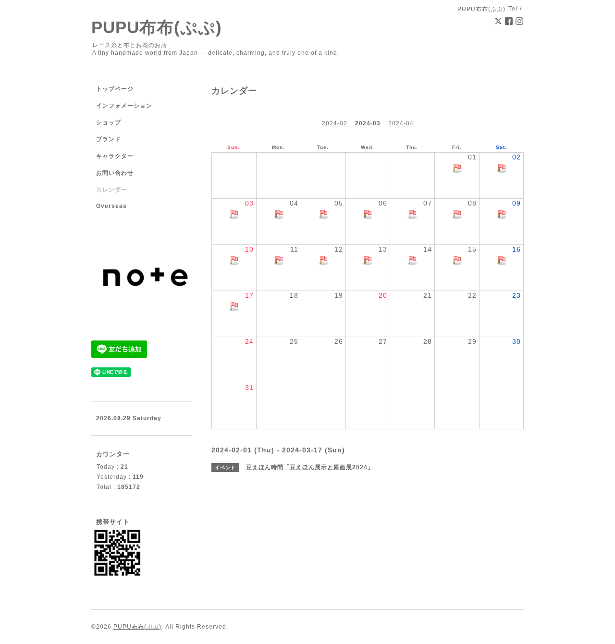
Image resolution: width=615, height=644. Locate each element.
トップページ (115, 88)
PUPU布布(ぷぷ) (156, 27)
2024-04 (401, 123)
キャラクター (115, 156)
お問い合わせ (115, 173)
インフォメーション (124, 105)
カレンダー (111, 189)
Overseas (111, 206)
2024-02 (334, 123)
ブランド (108, 139)
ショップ (108, 122)
